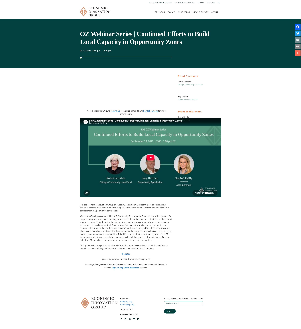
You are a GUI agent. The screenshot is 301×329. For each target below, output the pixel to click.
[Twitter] (297, 33)
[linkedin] (138, 319)
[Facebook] (297, 26)
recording (115, 111)
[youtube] (134, 319)
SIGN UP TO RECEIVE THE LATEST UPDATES (183, 298)
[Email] (297, 46)
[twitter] (125, 319)
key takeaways (150, 111)
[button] (219, 3)
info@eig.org (126, 301)
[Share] (297, 53)
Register (126, 254)
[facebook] (121, 319)
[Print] (297, 40)
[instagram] (130, 319)
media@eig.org (127, 304)
